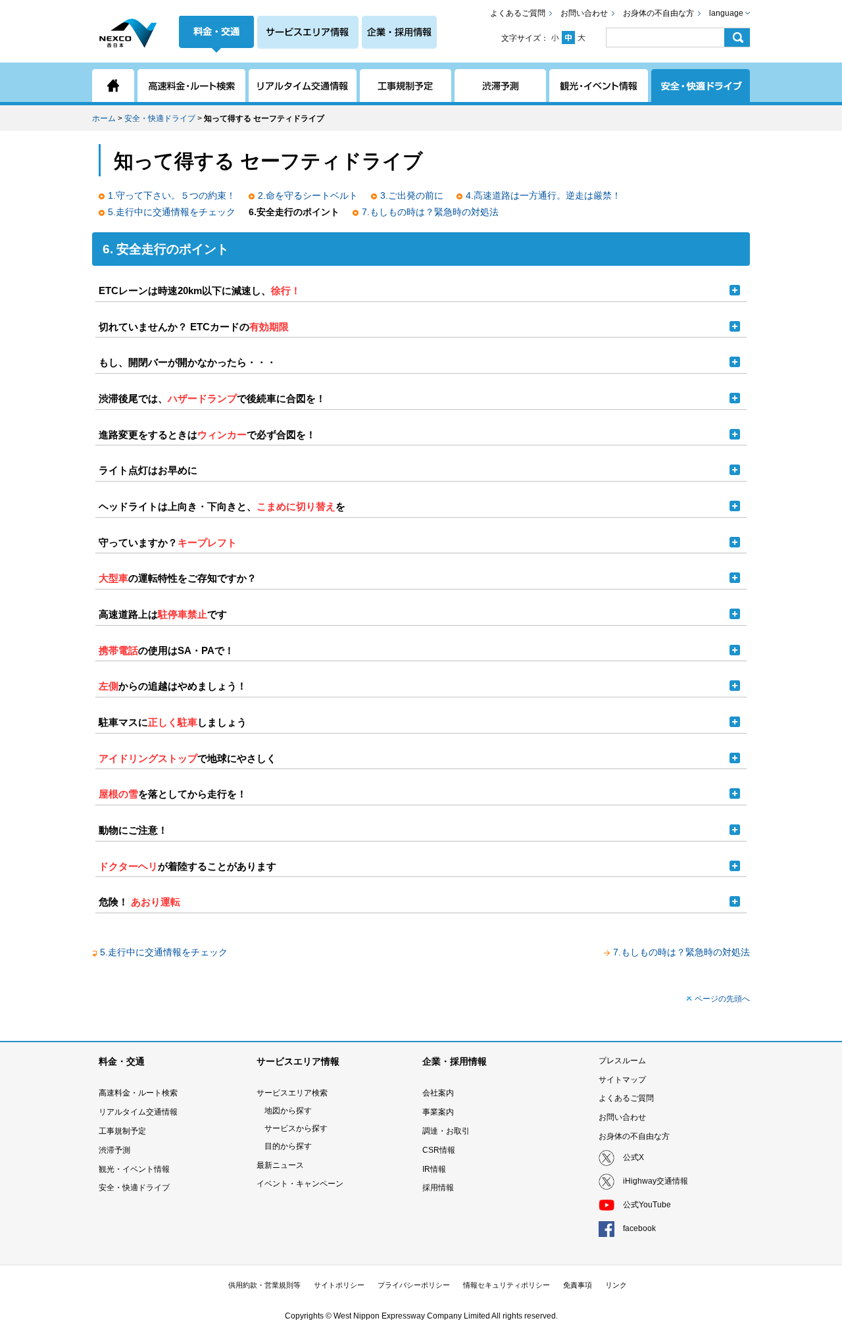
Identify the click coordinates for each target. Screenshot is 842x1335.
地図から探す (288, 1110)
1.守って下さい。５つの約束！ (171, 195)
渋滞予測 (114, 1150)
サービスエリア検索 (292, 1092)
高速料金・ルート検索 (138, 1092)
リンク (616, 1285)
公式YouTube (647, 1204)
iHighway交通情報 (655, 1181)
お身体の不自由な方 (658, 13)
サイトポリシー (339, 1285)
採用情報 (438, 1187)
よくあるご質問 (517, 13)
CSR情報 (438, 1150)
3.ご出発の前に (411, 195)
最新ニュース (280, 1165)
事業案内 (438, 1112)
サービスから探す (296, 1128)
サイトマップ (622, 1079)
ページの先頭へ (722, 998)
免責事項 (577, 1285)
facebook (639, 1228)
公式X (633, 1157)
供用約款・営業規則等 (264, 1285)
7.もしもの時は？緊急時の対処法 (430, 212)
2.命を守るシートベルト (308, 195)
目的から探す (288, 1146)
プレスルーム (622, 1060)
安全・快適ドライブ (159, 118)
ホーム (104, 118)
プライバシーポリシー (414, 1285)
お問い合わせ (584, 13)
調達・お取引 (446, 1131)
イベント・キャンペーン (300, 1183)
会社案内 (438, 1092)
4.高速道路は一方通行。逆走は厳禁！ (543, 195)
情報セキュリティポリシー (506, 1285)
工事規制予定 (122, 1131)
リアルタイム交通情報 (138, 1112)
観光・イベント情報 (134, 1169)
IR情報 (434, 1169)
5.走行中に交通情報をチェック (171, 212)
